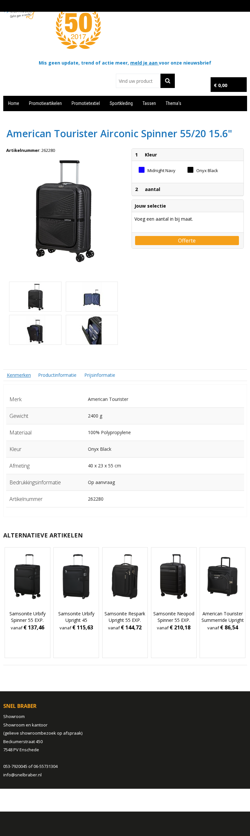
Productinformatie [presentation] (57, 375)
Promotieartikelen (45, 103)
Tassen (149, 103)
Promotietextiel (86, 103)
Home (13, 103)
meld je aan (144, 63)
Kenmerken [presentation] (19, 375)
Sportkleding (121, 103)
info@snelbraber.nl (22, 775)
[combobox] (138, 81)
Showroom (14, 716)
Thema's (173, 103)
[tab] (19, 375)
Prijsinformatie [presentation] (99, 375)
